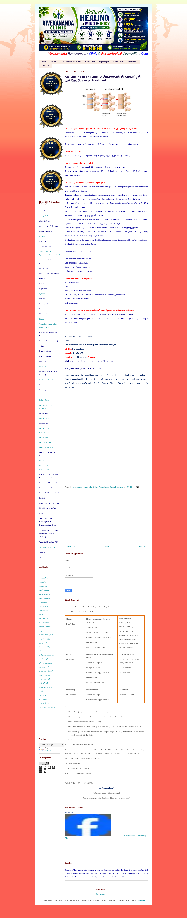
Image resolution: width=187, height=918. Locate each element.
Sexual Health (118, 62)
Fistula (41, 319)
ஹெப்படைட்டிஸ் (44, 590)
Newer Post (71, 546)
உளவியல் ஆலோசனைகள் (47, 659)
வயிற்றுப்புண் (43, 683)
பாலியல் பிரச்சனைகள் (46, 655)
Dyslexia (42, 294)
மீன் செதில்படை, (45, 610)
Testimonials (132, 62)
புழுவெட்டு (42, 582)
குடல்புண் (42, 695)
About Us (54, 62)
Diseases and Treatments (71, 62)
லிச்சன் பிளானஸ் (45, 627)
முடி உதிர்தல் (43, 602)
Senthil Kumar (69, 812)
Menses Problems (45, 442)
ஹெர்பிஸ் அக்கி (44, 598)
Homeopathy (90, 62)
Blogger (142, 900)
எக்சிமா (42, 614)
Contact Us (46, 65)
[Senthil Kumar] (88, 836)
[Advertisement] (106, 518)
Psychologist (104, 62)
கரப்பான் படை (44, 619)
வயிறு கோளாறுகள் (45, 687)
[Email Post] (137, 487)
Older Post (142, 546)
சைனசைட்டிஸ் (44, 667)
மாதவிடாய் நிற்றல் (45, 639)
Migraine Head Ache (46, 447)
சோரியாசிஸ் (43, 606)
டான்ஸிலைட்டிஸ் (44, 679)
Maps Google (100, 894)
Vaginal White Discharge (47, 547)
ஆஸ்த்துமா (43, 586)
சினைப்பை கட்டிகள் (46, 635)
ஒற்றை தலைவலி (45, 675)
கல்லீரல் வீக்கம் (44, 594)
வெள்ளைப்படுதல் (45, 647)
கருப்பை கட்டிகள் (45, 631)
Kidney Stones (44, 400)
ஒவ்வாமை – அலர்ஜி (46, 671)
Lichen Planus (44, 419)
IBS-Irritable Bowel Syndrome (49, 380)
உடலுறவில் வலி (44, 703)
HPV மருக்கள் (44, 622)
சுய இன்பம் (43, 699)
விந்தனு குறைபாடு (45, 663)
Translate (47, 750)
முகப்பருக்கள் (44, 578)
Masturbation (44, 437)
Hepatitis (42, 366)
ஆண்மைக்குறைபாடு (46, 651)
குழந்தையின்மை (45, 643)
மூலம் (41, 691)
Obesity (42, 461)
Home (44, 62)
